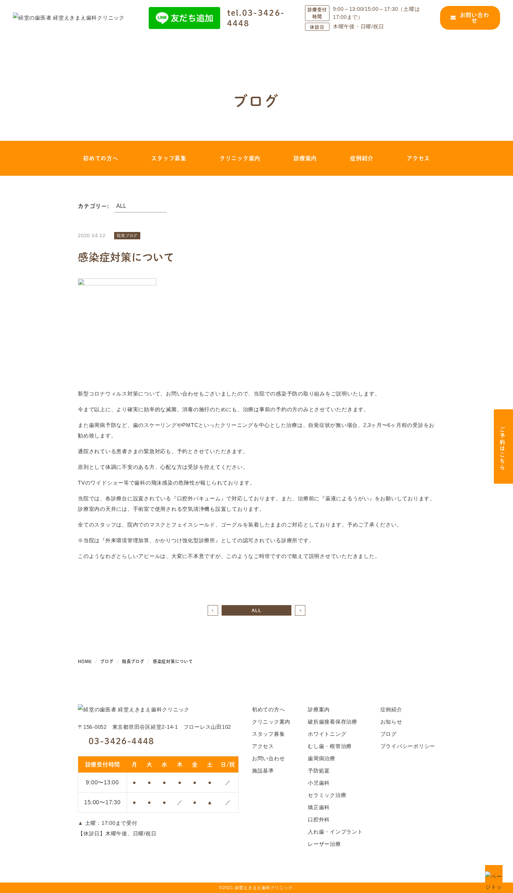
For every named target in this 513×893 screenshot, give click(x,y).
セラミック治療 (327, 795)
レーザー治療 (324, 844)
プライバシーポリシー (408, 746)
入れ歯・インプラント (335, 832)
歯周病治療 (321, 758)
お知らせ (391, 722)
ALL (256, 610)
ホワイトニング (327, 734)
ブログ (388, 734)
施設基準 (263, 771)
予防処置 (319, 771)
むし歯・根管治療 (330, 746)
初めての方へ (100, 158)
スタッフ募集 (168, 158)
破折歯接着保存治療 (332, 722)
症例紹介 (361, 158)
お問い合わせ (474, 17)
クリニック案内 (240, 158)
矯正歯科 (319, 807)
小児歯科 (319, 783)
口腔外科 (319, 819)
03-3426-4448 (122, 741)
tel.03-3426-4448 (256, 17)
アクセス (418, 158)
